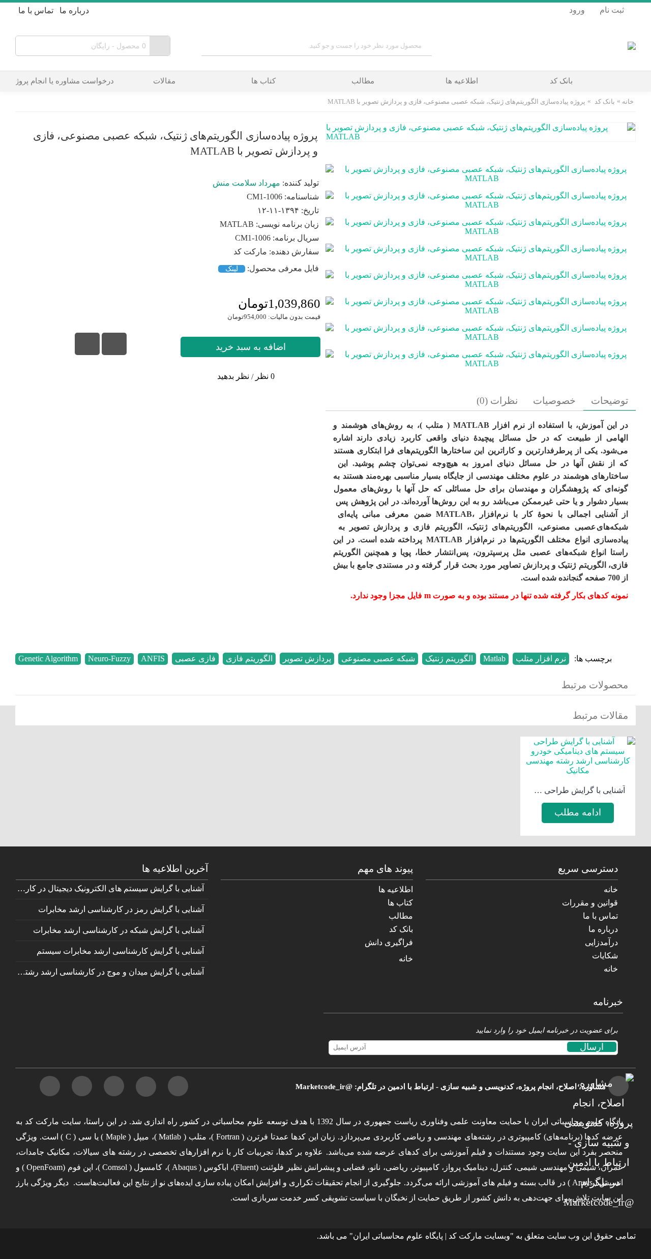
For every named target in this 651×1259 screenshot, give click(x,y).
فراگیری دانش (389, 942)
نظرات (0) (497, 400)
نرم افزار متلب (541, 658)
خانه (628, 101)
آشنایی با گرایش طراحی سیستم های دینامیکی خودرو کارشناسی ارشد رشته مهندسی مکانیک (577, 790)
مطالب (401, 916)
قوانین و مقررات (590, 902)
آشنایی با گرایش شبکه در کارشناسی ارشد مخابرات (118, 930)
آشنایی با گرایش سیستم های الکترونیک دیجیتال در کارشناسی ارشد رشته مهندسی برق (110, 888)
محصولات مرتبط (594, 685)
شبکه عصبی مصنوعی (378, 658)
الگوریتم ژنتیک (449, 658)
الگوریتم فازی (249, 658)
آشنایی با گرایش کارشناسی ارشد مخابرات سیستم (120, 951)
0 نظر (265, 376)
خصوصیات (554, 400)
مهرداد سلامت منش (246, 183)
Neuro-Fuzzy (109, 658)
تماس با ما (600, 916)
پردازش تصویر (307, 658)
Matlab (494, 658)
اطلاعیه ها (395, 889)
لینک (231, 269)
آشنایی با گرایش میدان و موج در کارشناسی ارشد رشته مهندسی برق (110, 972)
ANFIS (153, 658)
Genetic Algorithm (48, 658)
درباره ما (603, 929)
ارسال (592, 1047)
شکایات (605, 955)
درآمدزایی (601, 942)
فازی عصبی (195, 658)
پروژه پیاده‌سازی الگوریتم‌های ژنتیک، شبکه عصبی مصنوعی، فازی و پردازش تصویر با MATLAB (456, 101)
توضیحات (609, 400)
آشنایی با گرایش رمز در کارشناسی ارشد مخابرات (121, 909)
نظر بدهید (233, 376)
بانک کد (605, 101)
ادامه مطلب (577, 812)
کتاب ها (400, 902)
